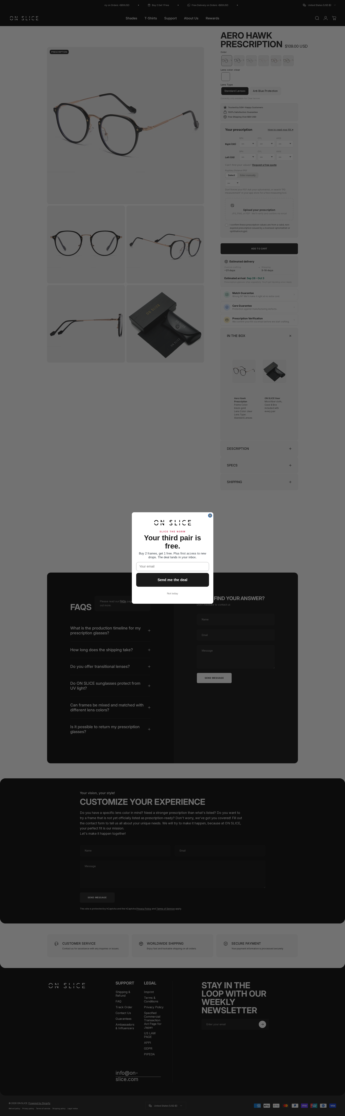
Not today (172, 593)
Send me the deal (172, 580)
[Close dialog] (210, 515)
